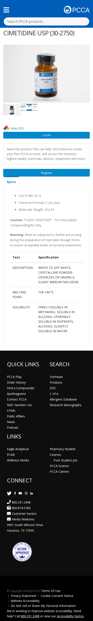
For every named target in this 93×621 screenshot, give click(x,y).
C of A (54, 394)
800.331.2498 (21, 502)
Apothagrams (16, 394)
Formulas (56, 377)
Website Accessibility (25, 601)
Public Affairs (16, 416)
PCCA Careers (59, 471)
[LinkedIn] (31, 493)
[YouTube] (20, 493)
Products (56, 382)
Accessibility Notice (70, 616)
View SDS (17, 128)
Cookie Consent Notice (57, 596)
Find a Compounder (21, 388)
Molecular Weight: (31, 210)
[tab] (11, 181)
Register (46, 173)
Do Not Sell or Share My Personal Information (43, 606)
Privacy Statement (23, 596)
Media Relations (23, 519)
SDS (53, 388)
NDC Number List (19, 405)
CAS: (22, 196)
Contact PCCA (17, 399)
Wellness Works (18, 460)
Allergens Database (63, 399)
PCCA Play (14, 377)
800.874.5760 (21, 508)
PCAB (11, 455)
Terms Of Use (51, 591)
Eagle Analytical (18, 449)
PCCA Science (59, 466)
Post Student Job (65, 460)
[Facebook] (15, 493)
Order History (16, 382)
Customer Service (24, 514)
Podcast (12, 427)
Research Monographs (66, 405)
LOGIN (46, 135)
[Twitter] (9, 493)
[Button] (6, 10)
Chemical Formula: (32, 203)
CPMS (11, 411)
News (11, 422)
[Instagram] (26, 493)
